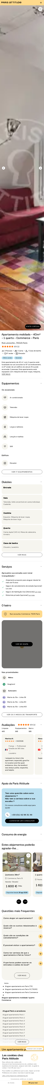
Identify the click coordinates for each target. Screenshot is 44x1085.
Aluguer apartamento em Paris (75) (19, 986)
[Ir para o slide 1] (16, 867)
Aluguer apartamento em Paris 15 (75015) (21, 989)
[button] (22, 383)
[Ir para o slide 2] (18, 867)
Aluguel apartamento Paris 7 (14, 1033)
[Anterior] (3, 168)
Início (6, 983)
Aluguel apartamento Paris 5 (14, 1027)
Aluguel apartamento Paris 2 (14, 1018)
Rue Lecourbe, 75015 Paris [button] (14, 342)
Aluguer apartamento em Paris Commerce (21, 992)
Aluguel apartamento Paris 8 (14, 1036)
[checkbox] (40, 9)
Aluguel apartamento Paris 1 (13, 1015)
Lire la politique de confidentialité (15, 1076)
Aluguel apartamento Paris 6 (14, 1030)
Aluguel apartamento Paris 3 (14, 1021)
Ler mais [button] (9, 588)
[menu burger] (41, 2)
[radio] (6, 741)
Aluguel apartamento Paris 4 (14, 1024)
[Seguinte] (40, 168)
